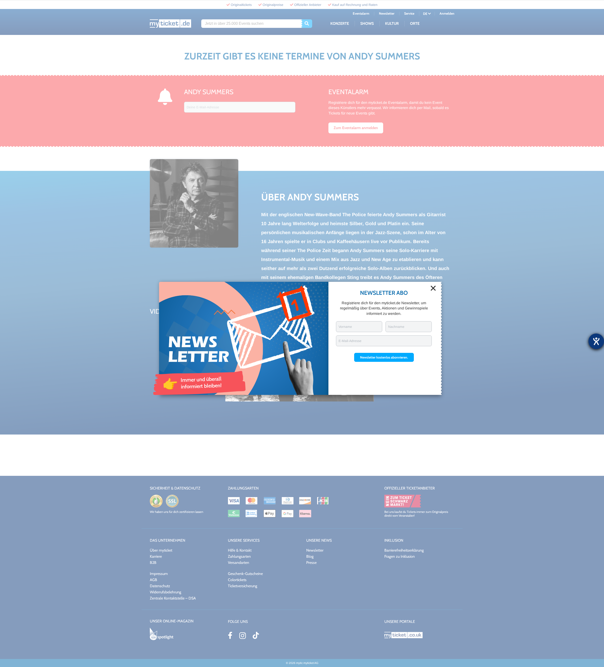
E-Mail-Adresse (350, 341)
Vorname (345, 327)
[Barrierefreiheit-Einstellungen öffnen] (596, 341)
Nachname (396, 327)
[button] (384, 357)
